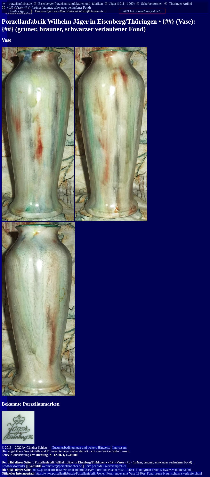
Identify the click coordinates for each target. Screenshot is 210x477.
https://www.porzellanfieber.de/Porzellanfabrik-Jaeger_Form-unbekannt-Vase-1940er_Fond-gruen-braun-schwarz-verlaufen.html (118, 473)
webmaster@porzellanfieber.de (62, 466)
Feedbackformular (13, 466)
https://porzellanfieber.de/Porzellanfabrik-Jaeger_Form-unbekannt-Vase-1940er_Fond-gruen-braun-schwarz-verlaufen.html (111, 469)
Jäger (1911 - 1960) (122, 3)
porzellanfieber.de (20, 3)
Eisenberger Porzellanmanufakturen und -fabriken (70, 3)
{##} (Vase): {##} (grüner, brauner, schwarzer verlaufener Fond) (49, 7)
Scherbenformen (151, 3)
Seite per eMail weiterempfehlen (106, 466)
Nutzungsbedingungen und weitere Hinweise (81, 447)
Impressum (119, 447)
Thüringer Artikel (180, 3)
